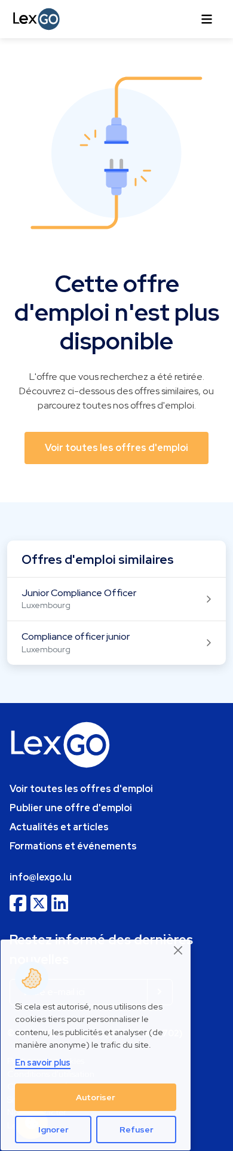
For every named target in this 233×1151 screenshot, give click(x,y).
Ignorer (53, 1129)
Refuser (136, 1129)
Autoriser (95, 1097)
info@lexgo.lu (41, 877)
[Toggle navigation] (206, 19)
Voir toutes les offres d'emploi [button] (116, 447)
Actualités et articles (59, 827)
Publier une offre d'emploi (71, 808)
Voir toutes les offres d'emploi (81, 788)
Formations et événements (73, 846)
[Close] (179, 950)
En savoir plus (42, 1062)
